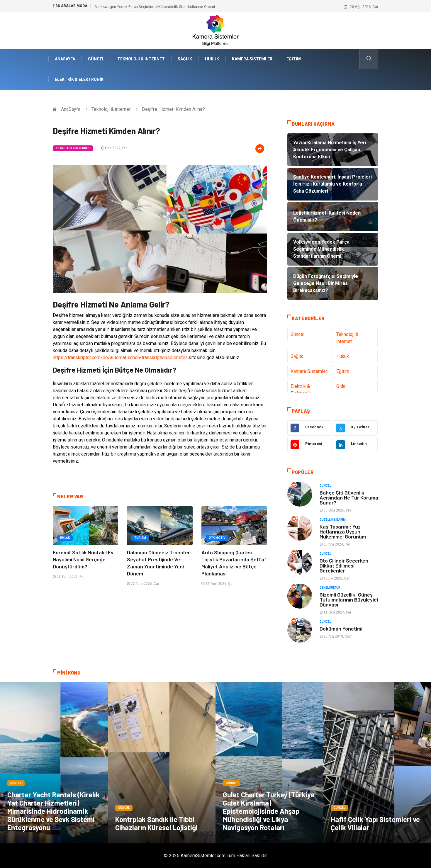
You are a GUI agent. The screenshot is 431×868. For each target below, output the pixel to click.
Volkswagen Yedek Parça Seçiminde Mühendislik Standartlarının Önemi (155, 6)
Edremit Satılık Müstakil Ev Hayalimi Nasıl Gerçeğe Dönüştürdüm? (83, 559)
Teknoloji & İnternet (141, 59)
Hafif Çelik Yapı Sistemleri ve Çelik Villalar (375, 823)
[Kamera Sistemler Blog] (216, 30)
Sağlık (185, 59)
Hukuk (212, 59)
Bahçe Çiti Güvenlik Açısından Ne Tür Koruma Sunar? (349, 497)
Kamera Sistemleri (253, 59)
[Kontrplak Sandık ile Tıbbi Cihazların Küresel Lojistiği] (162, 762)
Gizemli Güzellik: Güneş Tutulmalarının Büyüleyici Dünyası (349, 599)
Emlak (65, 537)
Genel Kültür (330, 587)
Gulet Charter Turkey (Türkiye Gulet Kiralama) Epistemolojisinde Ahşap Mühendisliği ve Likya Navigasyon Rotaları (268, 811)
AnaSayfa (65, 59)
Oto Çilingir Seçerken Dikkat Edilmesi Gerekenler (344, 565)
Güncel (96, 59)
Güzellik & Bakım (333, 519)
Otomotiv (217, 537)
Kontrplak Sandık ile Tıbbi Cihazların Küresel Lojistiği (156, 823)
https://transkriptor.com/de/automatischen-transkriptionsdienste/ (120, 357)
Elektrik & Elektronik (79, 79)
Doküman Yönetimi (341, 628)
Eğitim (293, 59)
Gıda (340, 386)
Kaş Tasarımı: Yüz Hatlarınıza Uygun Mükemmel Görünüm (343, 531)
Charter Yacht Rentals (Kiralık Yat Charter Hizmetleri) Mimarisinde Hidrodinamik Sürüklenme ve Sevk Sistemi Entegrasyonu (53, 811)
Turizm (140, 537)
